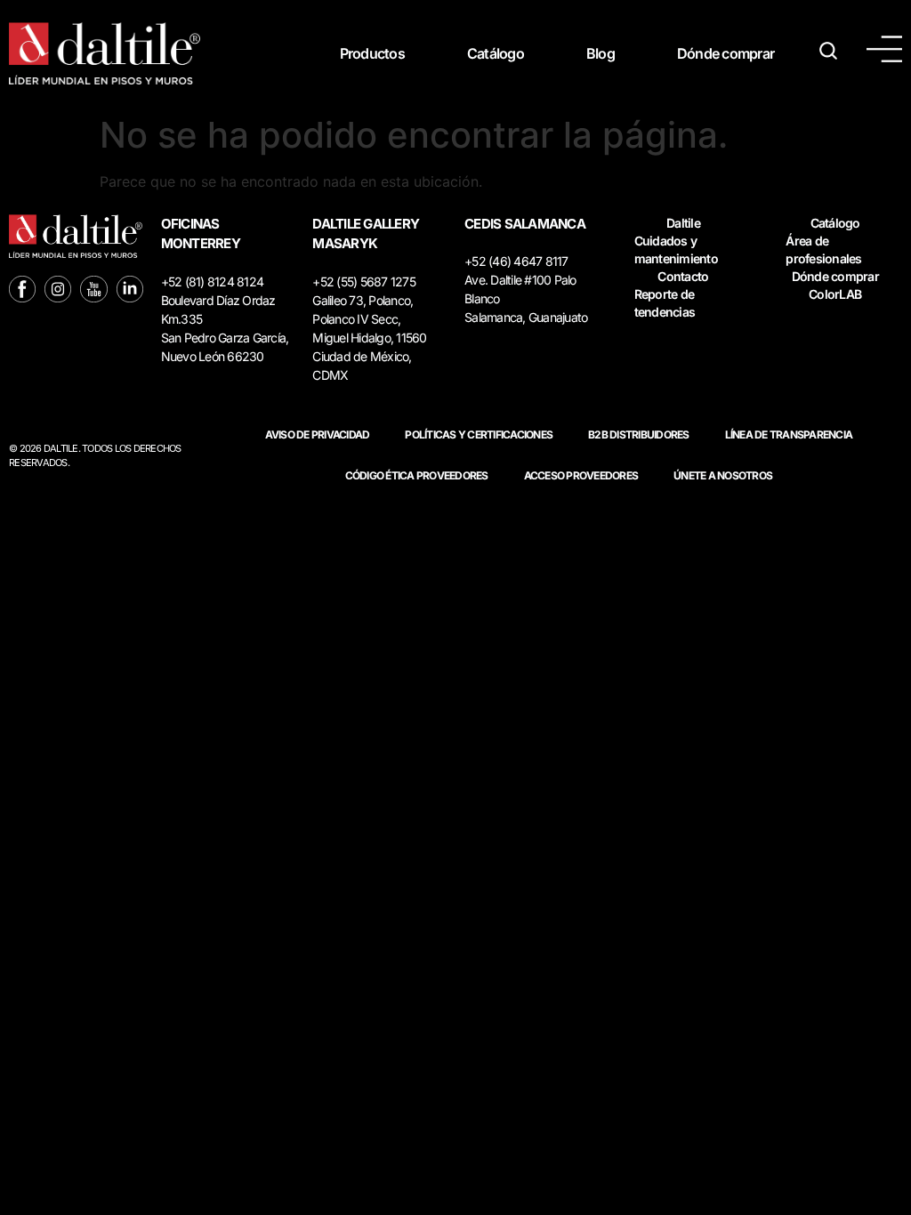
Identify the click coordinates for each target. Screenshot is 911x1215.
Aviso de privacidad (317, 434)
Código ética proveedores (416, 475)
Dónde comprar (725, 53)
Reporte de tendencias (665, 302)
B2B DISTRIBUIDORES (638, 434)
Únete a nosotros (722, 475)
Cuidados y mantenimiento (676, 249)
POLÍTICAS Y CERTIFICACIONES (478, 434)
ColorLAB (835, 294)
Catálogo (495, 53)
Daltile (683, 222)
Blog (600, 53)
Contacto (682, 276)
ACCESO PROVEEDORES (581, 475)
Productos (372, 53)
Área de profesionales (823, 249)
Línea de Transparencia (789, 434)
